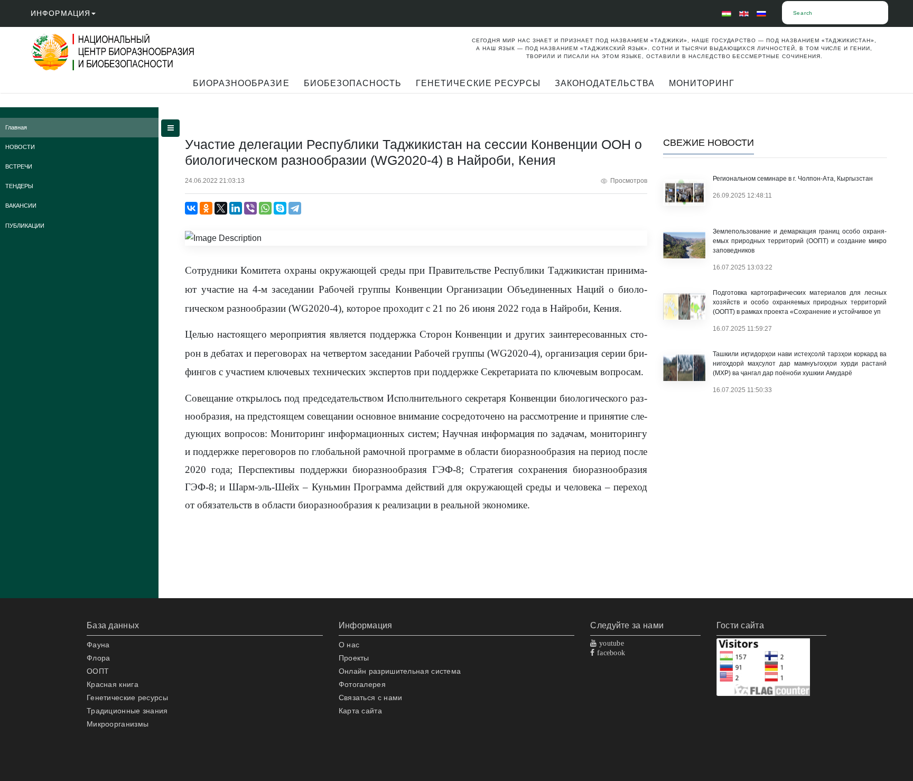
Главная (16, 127)
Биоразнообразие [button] (241, 83)
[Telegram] (294, 208)
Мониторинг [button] (701, 83)
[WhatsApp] (265, 208)
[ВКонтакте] (191, 208)
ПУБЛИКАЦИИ (24, 225)
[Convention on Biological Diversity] (134, 52)
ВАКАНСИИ (20, 205)
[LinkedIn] (235, 208)
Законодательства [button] (605, 83)
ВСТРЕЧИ (18, 166)
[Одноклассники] (206, 208)
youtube (610, 643)
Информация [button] (60, 13)
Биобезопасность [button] (353, 83)
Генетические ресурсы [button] (478, 83)
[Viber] (250, 208)
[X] (221, 208)
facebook (610, 652)
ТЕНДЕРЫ (19, 186)
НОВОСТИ (20, 147)
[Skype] (280, 208)
